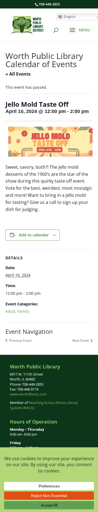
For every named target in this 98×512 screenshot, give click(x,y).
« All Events (17, 74)
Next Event (81, 340)
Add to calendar (34, 234)
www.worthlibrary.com (28, 394)
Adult (10, 311)
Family (23, 311)
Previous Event (20, 340)
